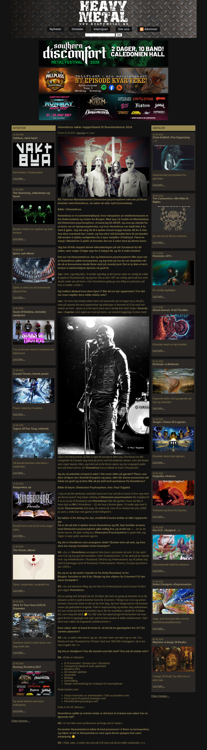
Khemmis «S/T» (162, 256)
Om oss (124, 29)
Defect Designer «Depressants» (172, 584)
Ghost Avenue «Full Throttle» (170, 310)
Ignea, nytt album (23, 253)
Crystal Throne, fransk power (31, 373)
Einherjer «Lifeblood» (166, 364)
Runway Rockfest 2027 (27, 667)
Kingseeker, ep (22, 487)
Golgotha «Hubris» (164, 476)
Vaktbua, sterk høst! (25, 138)
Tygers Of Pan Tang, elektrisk (31, 428)
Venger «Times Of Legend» (169, 422)
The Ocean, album (24, 550)
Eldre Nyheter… (21, 721)
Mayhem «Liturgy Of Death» (170, 642)
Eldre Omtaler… (160, 696)
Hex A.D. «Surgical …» (166, 530)
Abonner (150, 29)
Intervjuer (101, 29)
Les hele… (19, 178)
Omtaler (77, 29)
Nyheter (55, 29)
